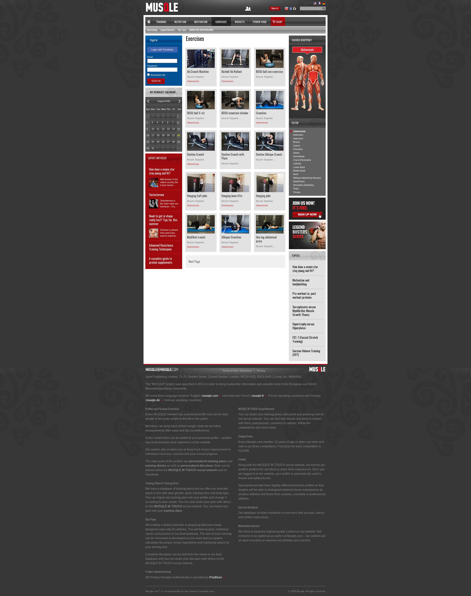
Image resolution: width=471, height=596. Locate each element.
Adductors (298, 138)
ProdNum (215, 577)
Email (150, 57)
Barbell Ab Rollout (232, 71)
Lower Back (299, 167)
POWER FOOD (259, 22)
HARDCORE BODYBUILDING (201, 30)
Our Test (182, 30)
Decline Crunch (195, 154)
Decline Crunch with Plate (233, 156)
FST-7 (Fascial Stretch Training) (305, 339)
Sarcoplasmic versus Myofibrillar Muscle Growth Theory (304, 311)
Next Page (194, 261)
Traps (296, 188)
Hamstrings (298, 156)
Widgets (240, 22)
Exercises (221, 22)
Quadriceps (299, 181)
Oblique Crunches (231, 237)
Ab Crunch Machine (198, 71)
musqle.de (153, 400)
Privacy (261, 370)
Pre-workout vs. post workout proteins (304, 295)
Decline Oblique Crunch (269, 154)
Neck (295, 174)
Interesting (152, 30)
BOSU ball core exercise (269, 71)
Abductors (298, 135)
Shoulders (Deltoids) (303, 185)
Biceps (296, 142)
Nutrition (180, 22)
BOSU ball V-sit (196, 113)
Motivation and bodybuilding (301, 282)
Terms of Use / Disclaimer (237, 370)
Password (152, 66)
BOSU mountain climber (235, 113)
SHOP (279, 22)
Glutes (296, 153)
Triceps (296, 192)
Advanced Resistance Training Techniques (161, 247)
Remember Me (157, 75)
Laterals (297, 163)
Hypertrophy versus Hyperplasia (303, 326)
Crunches (261, 113)
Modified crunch (196, 237)
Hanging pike (263, 196)
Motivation (200, 22)
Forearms (298, 149)
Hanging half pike (197, 196)
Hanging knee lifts (232, 196)
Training (161, 22)
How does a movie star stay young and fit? (305, 269)
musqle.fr (258, 395)
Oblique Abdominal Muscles (307, 178)
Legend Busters (167, 30)
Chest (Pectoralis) (302, 160)
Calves (296, 145)
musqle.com (210, 395)
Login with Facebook (162, 49)
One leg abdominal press (266, 239)
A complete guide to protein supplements (160, 260)
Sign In (274, 8)
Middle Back (299, 170)
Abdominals (299, 131)
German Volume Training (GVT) (306, 353)
